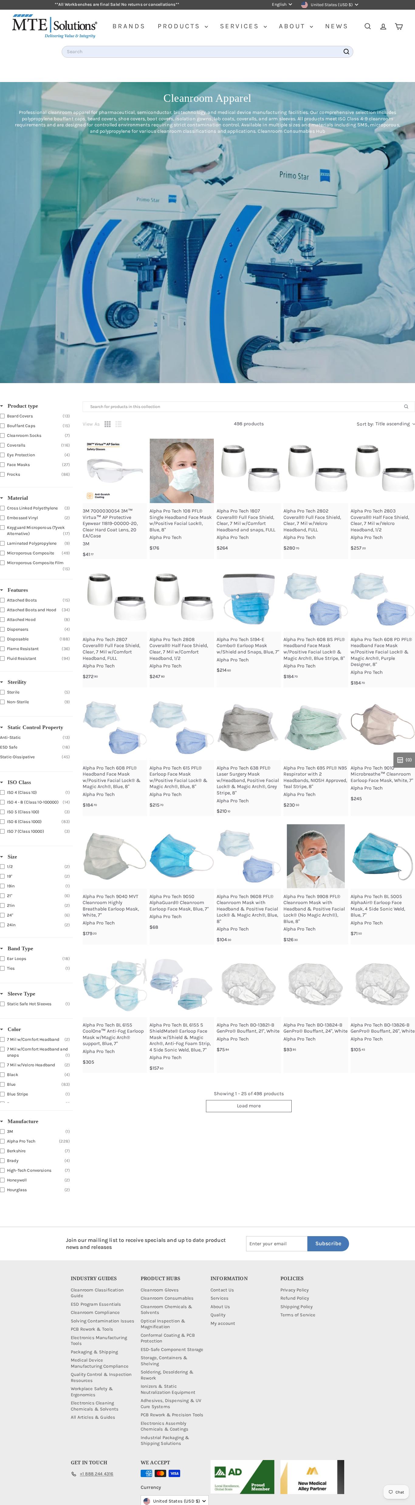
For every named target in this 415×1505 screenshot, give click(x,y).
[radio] (108, 424)
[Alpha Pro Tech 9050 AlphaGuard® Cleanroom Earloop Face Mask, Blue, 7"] (181, 856)
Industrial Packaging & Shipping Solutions (165, 1440)
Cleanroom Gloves (160, 1290)
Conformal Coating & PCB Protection (168, 1338)
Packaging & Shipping (94, 1352)
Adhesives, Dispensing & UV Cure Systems (171, 1403)
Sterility (16, 682)
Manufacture (22, 1121)
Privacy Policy (294, 1290)
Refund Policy (294, 1298)
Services (241, 26)
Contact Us (222, 1290)
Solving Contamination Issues (102, 1321)
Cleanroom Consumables (167, 1298)
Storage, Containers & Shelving (164, 1360)
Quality (218, 1315)
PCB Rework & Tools (92, 1329)
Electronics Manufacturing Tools (99, 1340)
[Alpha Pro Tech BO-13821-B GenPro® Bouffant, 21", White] (249, 984)
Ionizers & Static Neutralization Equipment (168, 1389)
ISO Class (18, 782)
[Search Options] (408, 406)
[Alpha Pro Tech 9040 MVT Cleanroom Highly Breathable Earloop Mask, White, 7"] (115, 856)
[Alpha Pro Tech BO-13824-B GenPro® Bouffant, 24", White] (315, 984)
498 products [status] (249, 424)
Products (180, 26)
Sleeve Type (20, 994)
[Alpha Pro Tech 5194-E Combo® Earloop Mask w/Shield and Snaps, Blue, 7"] (249, 599)
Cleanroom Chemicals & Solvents (166, 1309)
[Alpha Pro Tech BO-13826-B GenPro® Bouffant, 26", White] (383, 984)
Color (13, 1029)
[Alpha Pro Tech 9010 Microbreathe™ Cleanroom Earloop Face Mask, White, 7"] (383, 727)
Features (17, 590)
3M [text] (86, 544)
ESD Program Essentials (96, 1304)
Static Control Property (34, 727)
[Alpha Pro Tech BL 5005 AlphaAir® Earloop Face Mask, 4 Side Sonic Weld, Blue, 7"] (383, 856)
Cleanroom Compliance (95, 1312)
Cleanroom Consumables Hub (291, 131)
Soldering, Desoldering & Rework (167, 1375)
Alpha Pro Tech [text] (165, 537)
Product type (22, 406)
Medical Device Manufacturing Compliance (100, 1363)
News (337, 26)
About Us (220, 1306)
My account (223, 1323)
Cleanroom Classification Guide (97, 1293)
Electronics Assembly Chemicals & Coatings (164, 1426)
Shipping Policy (296, 1306)
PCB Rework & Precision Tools (172, 1415)
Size (11, 857)
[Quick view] (139, 446)
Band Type (19, 948)
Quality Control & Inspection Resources (101, 1377)
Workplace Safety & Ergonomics (92, 1391)
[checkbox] (35, 416)
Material (17, 498)
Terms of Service (298, 1315)
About (293, 26)
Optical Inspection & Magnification (163, 1324)
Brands (129, 26)
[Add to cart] (139, 460)
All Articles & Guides (93, 1417)
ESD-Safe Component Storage (172, 1349)
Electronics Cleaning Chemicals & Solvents (94, 1406)
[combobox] (207, 52)
